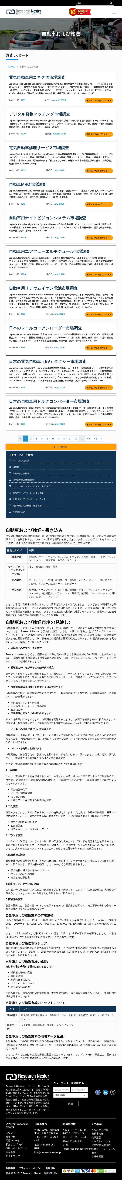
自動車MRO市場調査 (27, 184)
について (10, 1132)
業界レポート (13, 1140)
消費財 (16, 467)
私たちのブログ (14, 1144)
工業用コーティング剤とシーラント (29, 499)
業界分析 (10, 1136)
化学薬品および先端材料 (24, 480)
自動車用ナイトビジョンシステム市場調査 (47, 217)
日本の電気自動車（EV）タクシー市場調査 (47, 361)
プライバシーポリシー (30, 1168)
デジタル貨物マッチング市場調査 (39, 114)
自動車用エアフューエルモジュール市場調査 (49, 251)
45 (88, 438)
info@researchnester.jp (47, 1152)
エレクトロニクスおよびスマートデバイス (32, 486)
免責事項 (10, 1168)
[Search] (111, 3)
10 (75, 438)
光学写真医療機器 (101, 1145)
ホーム (11, 66)
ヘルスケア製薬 (100, 1129)
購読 (70, 1103)
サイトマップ (13, 1156)
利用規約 (50, 1168)
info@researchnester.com (77, 1148)
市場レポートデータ (16, 1148)
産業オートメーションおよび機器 (28, 492)
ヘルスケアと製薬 (21, 460)
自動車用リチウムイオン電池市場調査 (43, 288)
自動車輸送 (97, 1133)
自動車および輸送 (21, 473)
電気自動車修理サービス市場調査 (39, 147)
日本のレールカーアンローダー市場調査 (45, 328)
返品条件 (10, 1152)
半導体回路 (97, 1156)
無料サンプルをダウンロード (99, 100)
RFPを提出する (61, 446)
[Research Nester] (23, 12)
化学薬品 (96, 1137)
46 (95, 438)
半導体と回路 (19, 512)
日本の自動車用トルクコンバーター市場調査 (49, 401)
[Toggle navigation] (114, 12)
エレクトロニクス (101, 1141)
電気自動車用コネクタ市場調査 (37, 77)
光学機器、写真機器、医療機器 (27, 505)
